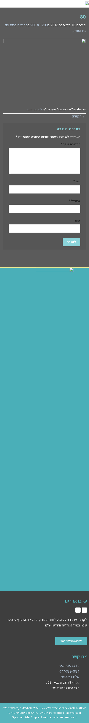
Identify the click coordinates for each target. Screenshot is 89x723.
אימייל (74, 201)
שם (76, 181)
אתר (77, 220)
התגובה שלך (70, 144)
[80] (44, 69)
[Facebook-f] (78, 610)
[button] (36, 3)
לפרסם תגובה (34, 109)
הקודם (79, 116)
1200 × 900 (39, 25)
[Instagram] (84, 610)
